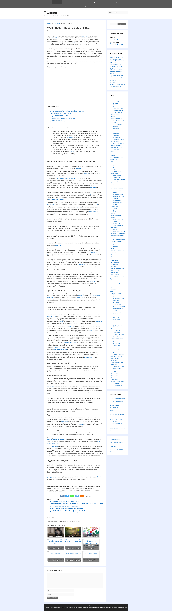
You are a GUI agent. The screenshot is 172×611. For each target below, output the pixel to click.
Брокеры (113, 183)
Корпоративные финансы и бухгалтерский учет (116, 116)
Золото (115, 229)
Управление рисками (119, 306)
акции (54, 51)
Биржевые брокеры (118, 185)
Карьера (112, 248)
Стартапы (116, 149)
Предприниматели (118, 110)
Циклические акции (52, 446)
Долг (114, 122)
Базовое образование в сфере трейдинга (119, 298)
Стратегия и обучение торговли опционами (118, 334)
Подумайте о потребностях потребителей (63, 118)
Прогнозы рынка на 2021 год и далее (60, 113)
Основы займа (115, 272)
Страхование (115, 274)
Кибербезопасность (118, 196)
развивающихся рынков (60, 349)
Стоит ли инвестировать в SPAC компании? (58, 520)
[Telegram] (67, 496)
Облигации (114, 206)
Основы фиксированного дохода (117, 210)
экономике (82, 264)
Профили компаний (116, 147)
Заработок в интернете (116, 157)
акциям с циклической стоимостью (57, 439)
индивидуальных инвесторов (81, 457)
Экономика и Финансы (116, 356)
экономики (67, 213)
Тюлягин (50, 12)
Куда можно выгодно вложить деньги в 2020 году (64, 501)
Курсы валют (113, 446)
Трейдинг (100, 2)
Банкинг (113, 266)
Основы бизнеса (116, 145)
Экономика (73, 2)
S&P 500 (71, 326)
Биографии (113, 151)
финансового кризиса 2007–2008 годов (67, 178)
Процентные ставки (118, 366)
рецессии (78, 168)
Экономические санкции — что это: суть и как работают (117, 80)
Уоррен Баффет (117, 112)
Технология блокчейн (119, 239)
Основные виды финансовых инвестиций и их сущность (66, 512)
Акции (81, 424)
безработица (92, 211)
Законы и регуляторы (117, 194)
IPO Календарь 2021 (115, 439)
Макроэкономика (116, 373)
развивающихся (88, 357)
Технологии (110, 2)
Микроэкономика (116, 375)
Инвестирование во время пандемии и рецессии (64, 110)
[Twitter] (77, 496)
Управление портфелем (118, 231)
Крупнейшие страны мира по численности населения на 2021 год (64, 521)
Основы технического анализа (117, 312)
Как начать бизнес (118, 143)
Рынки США (116, 223)
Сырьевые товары (116, 227)
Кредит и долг (115, 270)
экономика (70, 137)
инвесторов (84, 36)
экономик (81, 295)
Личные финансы (114, 264)
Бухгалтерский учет (118, 120)
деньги (72, 151)
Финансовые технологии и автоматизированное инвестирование (118, 235)
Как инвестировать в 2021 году (59, 115)
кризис (55, 213)
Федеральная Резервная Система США (118, 370)
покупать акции (51, 204)
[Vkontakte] (62, 496)
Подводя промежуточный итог (58, 122)
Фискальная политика (117, 381)
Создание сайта (114, 287)
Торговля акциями (116, 323)
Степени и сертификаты (118, 250)
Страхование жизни (118, 276)
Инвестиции (56, 2)
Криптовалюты (119, 2)
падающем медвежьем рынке (57, 199)
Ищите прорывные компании (60, 116)
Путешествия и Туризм (116, 283)
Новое (49, 2)
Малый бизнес (115, 141)
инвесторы (58, 245)
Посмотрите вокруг (57, 120)
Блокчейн (114, 257)
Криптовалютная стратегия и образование (116, 260)
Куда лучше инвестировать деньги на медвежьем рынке (66, 508)
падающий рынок (93, 194)
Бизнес (82, 2)
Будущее (86, 6)
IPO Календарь (92, 2)
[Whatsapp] (72, 496)
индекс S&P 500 (54, 37)
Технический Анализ (117, 308)
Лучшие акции (117, 165)
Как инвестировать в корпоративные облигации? (64, 506)
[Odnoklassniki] (82, 496)
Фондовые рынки (118, 225)
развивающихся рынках (70, 342)
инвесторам (80, 297)
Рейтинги (66, 2)
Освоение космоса (115, 281)
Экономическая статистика (117, 442)
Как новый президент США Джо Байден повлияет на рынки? (67, 111)
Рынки (113, 217)
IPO (112, 161)
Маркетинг (113, 279)
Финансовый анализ (118, 139)
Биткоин (113, 255)
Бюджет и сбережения (117, 268)
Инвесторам (50, 218)
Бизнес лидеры (115, 101)
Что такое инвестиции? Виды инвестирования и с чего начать (67, 510)
